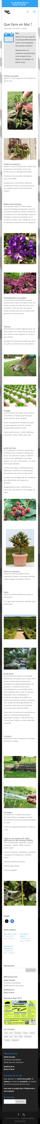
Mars (20, 1036)
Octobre (7, 1040)
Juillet (6, 1036)
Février (26, 1033)
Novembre (28, 1036)
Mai (16, 1036)
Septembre (15, 1040)
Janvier (32, 1033)
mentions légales (27, 1118)
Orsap (9, 28)
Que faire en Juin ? (11, 934)
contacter (10, 1091)
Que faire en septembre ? (8, 947)
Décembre (18, 1033)
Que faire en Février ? (24, 935)
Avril (11, 1033)
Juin (11, 1036)
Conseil (24, 28)
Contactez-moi (20, 1121)
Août (6, 1033)
